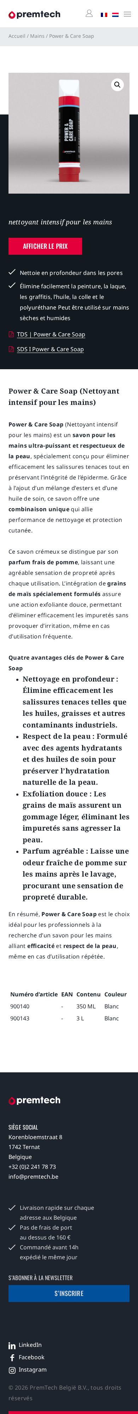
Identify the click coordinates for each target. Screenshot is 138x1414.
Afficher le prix (45, 246)
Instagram (33, 1369)
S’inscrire (69, 1293)
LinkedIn (30, 1345)
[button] (117, 84)
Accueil (16, 36)
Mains (37, 36)
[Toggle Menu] (125, 13)
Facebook (32, 1357)
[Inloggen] (90, 13)
